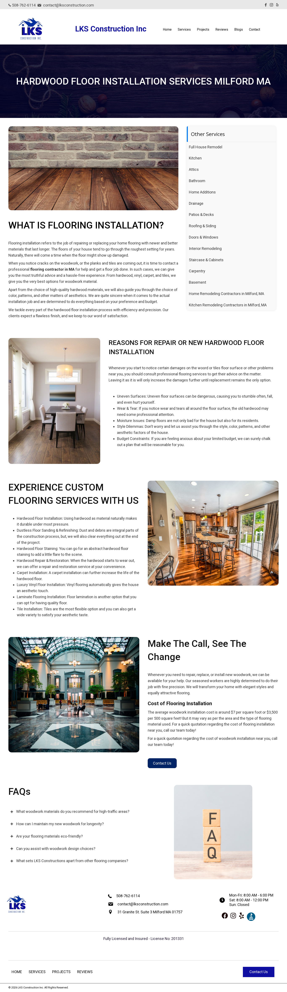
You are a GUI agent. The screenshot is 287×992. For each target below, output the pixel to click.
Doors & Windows (203, 237)
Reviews (221, 29)
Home (167, 29)
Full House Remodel (205, 147)
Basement (197, 282)
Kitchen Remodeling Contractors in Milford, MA (228, 305)
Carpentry (197, 271)
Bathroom (197, 181)
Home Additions (202, 192)
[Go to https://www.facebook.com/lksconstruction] (225, 916)
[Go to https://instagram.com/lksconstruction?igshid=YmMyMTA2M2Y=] (233, 916)
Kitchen (195, 158)
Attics (194, 169)
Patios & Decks (201, 214)
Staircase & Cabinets (206, 260)
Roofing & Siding (202, 226)
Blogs (238, 29)
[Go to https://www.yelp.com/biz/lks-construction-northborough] (241, 916)
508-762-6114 (23, 5)
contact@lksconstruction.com (68, 5)
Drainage (196, 203)
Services (184, 29)
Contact (254, 29)
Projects (203, 29)
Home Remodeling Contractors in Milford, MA (226, 293)
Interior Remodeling (205, 248)
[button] (162, 763)
